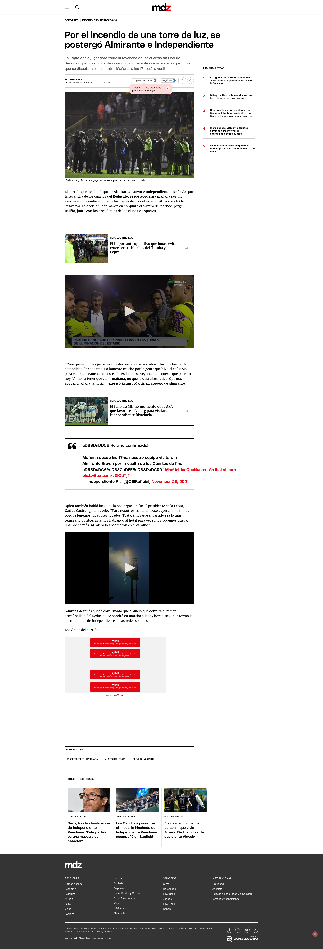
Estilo (68, 903)
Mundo (69, 898)
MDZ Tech (169, 903)
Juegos (167, 898)
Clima (166, 883)
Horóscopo (169, 888)
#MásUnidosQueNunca (184, 470)
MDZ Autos (120, 908)
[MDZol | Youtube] (246, 930)
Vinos (68, 908)
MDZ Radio (169, 893)
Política (118, 878)
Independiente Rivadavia (82, 759)
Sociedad (119, 883)
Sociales (69, 914)
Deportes (71, 20)
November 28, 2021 (170, 482)
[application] (129, 311)
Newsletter (120, 913)
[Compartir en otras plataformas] (190, 80)
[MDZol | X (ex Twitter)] (255, 930)
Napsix (167, 908)
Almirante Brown (115, 759)
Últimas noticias (74, 883)
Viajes (117, 903)
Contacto (217, 888)
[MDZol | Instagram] (238, 930)
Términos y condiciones (226, 898)
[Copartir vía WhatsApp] (183, 80)
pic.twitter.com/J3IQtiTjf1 (106, 476)
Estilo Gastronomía (124, 898)
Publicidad (218, 883)
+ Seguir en (166, 80)
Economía (70, 888)
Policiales (70, 893)
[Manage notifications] (315, 934)
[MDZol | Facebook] (229, 930)
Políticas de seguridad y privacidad (232, 893)
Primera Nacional (143, 759)
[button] (67, 7)
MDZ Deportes (73, 80)
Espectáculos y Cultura (127, 893)
